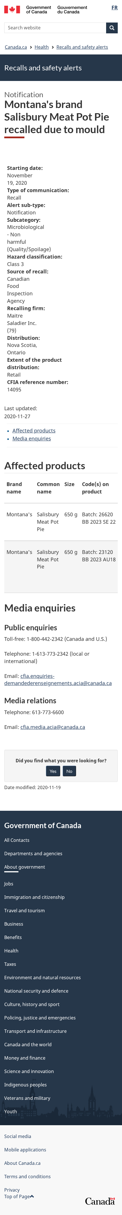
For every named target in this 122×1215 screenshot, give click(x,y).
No (69, 771)
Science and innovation (29, 1071)
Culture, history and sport (32, 1004)
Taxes (10, 964)
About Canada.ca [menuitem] (22, 1163)
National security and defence (36, 991)
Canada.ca (16, 47)
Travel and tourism (24, 910)
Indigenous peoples (25, 1085)
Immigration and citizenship (34, 897)
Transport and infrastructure (35, 1031)
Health (42, 47)
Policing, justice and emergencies (40, 1018)
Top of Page (17, 1196)
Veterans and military (27, 1098)
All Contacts (17, 840)
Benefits (13, 937)
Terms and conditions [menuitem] (27, 1176)
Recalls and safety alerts (82, 47)
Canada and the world (28, 1044)
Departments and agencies (33, 853)
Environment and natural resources (42, 977)
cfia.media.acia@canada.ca (52, 727)
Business (13, 924)
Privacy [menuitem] (12, 1190)
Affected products (34, 430)
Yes (53, 771)
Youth (10, 1111)
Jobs (8, 884)
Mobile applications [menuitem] (25, 1150)
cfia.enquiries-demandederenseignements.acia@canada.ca (58, 679)
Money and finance (24, 1058)
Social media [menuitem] (17, 1136)
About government (24, 867)
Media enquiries (31, 438)
